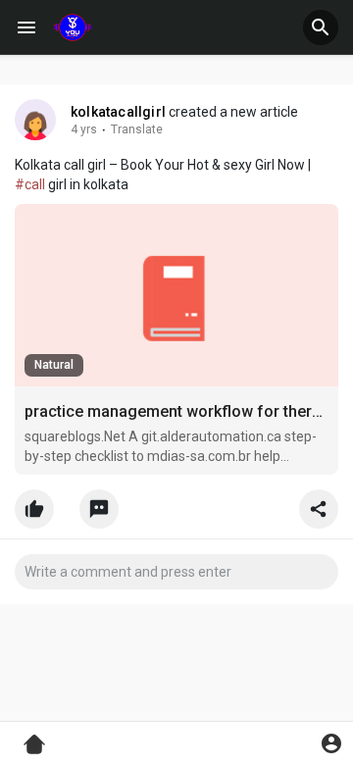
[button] (320, 27)
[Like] (176, 513)
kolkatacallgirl (118, 112)
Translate (137, 129)
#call (30, 184)
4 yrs (84, 129)
